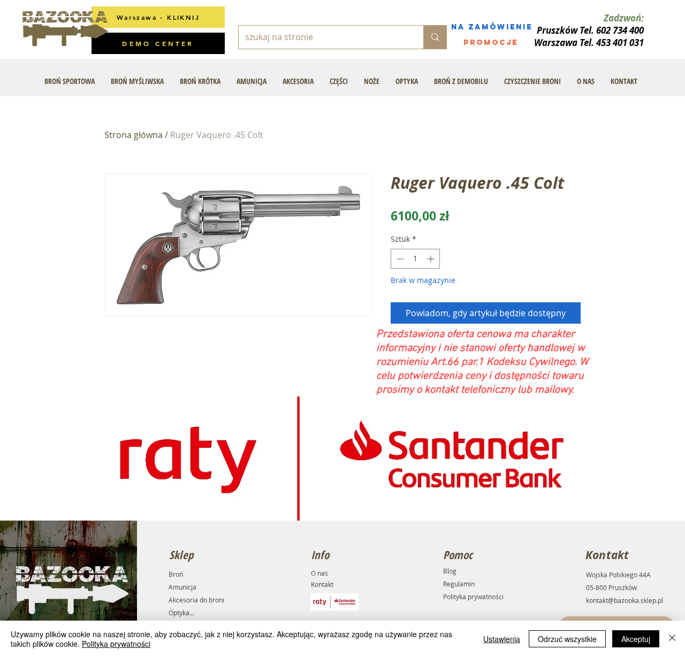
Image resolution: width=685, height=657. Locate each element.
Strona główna (133, 135)
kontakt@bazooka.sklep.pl (624, 600)
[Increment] (431, 258)
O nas (319, 573)
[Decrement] (399, 258)
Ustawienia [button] (501, 638)
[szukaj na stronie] (434, 37)
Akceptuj (635, 638)
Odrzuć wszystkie (567, 638)
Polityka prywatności (473, 596)
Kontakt (322, 584)
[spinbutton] (415, 258)
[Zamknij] (672, 638)
